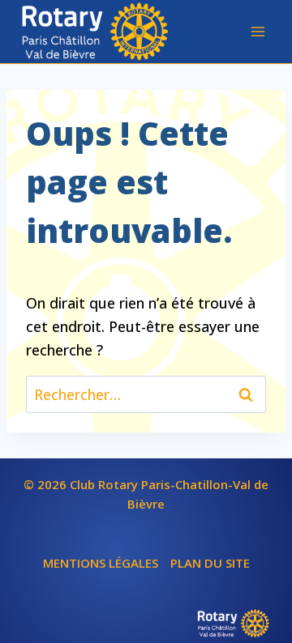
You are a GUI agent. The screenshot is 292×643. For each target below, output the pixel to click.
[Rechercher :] (146, 394)
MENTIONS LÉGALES (100, 563)
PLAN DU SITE (210, 563)
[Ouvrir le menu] (258, 31)
